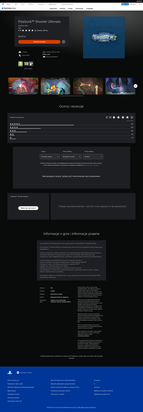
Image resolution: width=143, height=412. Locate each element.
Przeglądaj (89, 8)
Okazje (70, 8)
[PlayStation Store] (9, 8)
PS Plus (31, 4)
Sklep (8, 4)
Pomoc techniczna (67, 4)
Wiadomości (52, 4)
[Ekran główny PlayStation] (3, 4)
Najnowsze (53, 8)
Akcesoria (41, 4)
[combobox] (50, 156)
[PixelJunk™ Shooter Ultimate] (23, 86)
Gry (23, 4)
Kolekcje (62, 8)
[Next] (135, 86)
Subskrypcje (79, 8)
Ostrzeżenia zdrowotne (83, 335)
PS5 (16, 4)
